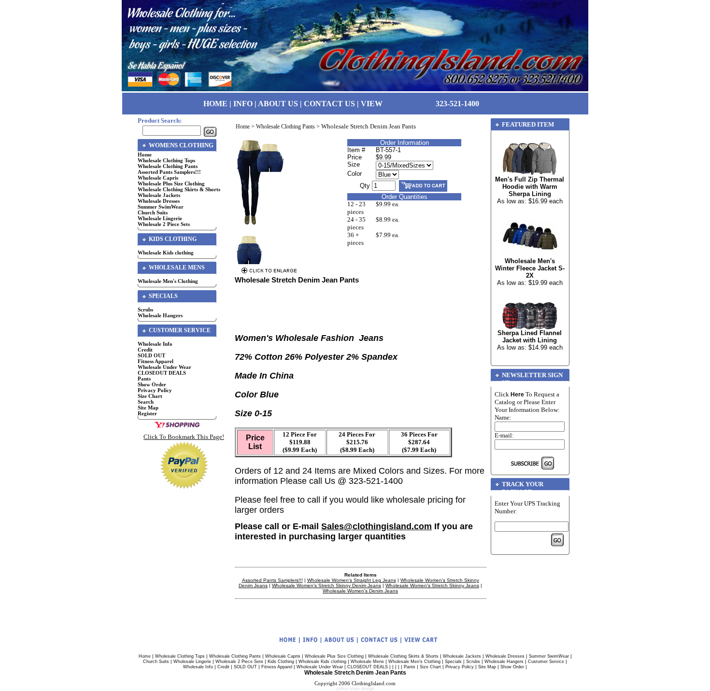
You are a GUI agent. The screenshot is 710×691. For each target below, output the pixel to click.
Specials (453, 661)
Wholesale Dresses (159, 201)
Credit (145, 350)
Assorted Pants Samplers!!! (169, 172)
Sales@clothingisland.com (376, 526)
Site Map (148, 407)
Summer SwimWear (161, 207)
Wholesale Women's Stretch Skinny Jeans (432, 585)
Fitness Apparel (155, 361)
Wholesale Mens (367, 661)
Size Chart (150, 396)
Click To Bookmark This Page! (183, 436)
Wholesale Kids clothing (166, 252)
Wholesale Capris (158, 178)
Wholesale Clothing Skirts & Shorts (179, 189)
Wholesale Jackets (159, 195)
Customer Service (546, 661)
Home (145, 154)
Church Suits (153, 212)
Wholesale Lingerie (160, 218)
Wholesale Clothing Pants (168, 166)
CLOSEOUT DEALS (162, 373)
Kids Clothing (281, 661)
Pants (144, 378)
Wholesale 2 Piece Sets (164, 224)
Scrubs (145, 309)
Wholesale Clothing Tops (166, 160)
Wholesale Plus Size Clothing (171, 183)
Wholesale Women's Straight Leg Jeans (351, 580)
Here (517, 394)
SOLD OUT (151, 355)
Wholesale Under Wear (164, 367)
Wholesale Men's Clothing (168, 281)
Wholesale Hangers (160, 315)
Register (147, 413)
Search (146, 402)
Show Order (152, 384)
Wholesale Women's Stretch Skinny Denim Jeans (326, 585)
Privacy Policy (155, 390)
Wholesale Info (155, 344)
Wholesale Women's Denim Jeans (360, 590)
